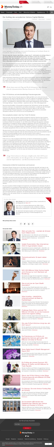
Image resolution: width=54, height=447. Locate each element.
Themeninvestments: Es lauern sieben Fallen (34, 258)
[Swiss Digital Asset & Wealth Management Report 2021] (11, 353)
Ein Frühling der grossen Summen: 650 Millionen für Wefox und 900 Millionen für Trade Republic (35, 364)
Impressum (20, 439)
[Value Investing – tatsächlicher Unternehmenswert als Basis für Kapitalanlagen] (11, 301)
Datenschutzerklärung (30, 439)
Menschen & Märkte (29, 12)
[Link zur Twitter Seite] (48, 7)
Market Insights (42, 19)
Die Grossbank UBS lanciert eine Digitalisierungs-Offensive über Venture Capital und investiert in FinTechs (34, 403)
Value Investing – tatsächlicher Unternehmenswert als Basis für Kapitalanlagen (32, 298)
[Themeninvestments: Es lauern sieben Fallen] (11, 261)
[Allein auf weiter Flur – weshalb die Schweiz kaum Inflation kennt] (11, 235)
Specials (35, 2)
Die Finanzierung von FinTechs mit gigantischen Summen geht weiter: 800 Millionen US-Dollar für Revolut (35, 338)
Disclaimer (39, 439)
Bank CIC (28, 203)
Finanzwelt (9, 12)
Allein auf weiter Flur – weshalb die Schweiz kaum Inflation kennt (36, 232)
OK (48, 443)
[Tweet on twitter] (24, 223)
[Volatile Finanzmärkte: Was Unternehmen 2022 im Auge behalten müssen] (11, 248)
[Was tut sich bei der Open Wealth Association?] (11, 287)
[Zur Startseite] (27, 432)
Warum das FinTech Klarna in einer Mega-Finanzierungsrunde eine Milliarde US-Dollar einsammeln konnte (36, 377)
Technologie (34, 19)
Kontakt (8, 439)
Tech (20, 12)
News (2, 12)
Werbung (46, 439)
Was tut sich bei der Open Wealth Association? (33, 284)
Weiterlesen (24, 239)
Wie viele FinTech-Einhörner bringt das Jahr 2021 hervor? (36, 324)
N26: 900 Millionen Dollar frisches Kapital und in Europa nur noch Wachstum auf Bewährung (35, 272)
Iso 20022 (47, 2)
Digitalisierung (41, 12)
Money (22, 2)
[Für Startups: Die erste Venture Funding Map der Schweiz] (11, 393)
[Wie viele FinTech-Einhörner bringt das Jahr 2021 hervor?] (11, 327)
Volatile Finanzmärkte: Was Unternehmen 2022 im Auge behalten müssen (35, 245)
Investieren (48, 19)
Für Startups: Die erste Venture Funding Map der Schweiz (36, 389)
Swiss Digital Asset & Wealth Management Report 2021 (36, 350)
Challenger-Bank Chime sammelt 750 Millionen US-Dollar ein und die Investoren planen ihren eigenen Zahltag (35, 312)
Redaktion (13, 439)
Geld (15, 12)
